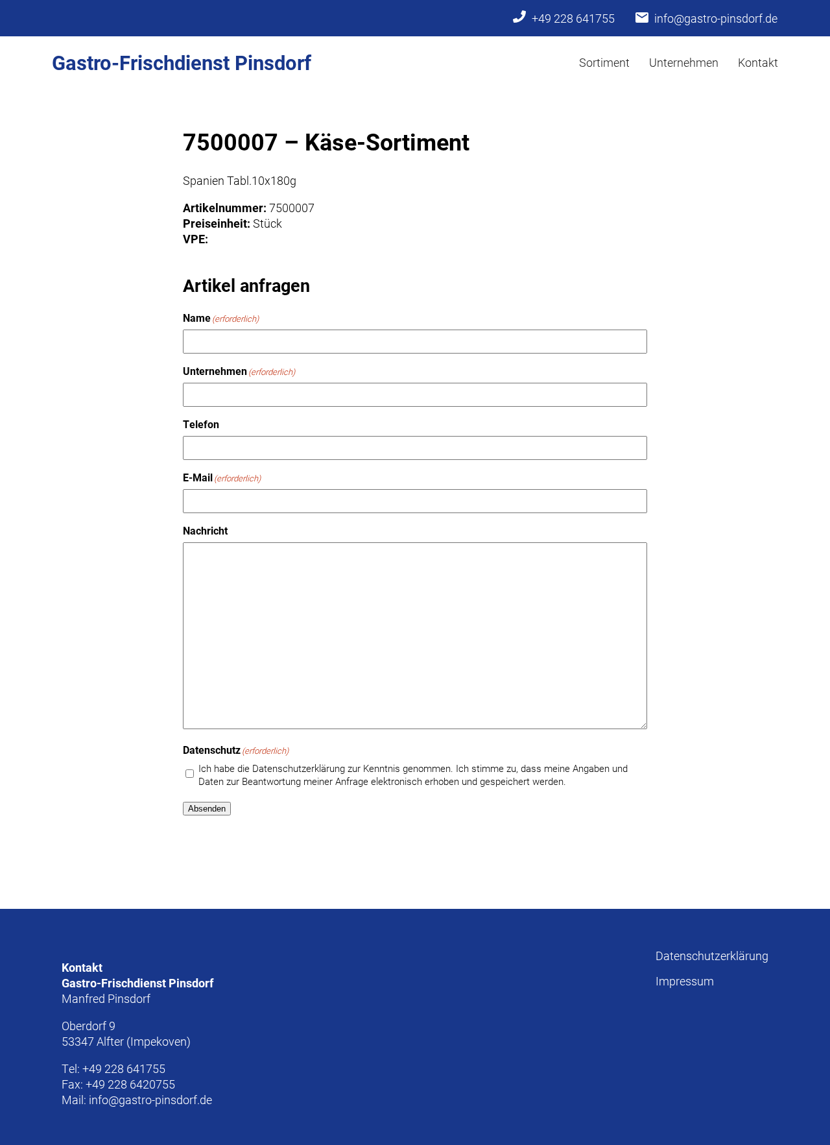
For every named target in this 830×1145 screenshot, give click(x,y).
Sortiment (604, 62)
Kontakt (758, 62)
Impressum (685, 981)
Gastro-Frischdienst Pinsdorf (181, 62)
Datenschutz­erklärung (712, 955)
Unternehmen (683, 62)
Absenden (207, 809)
